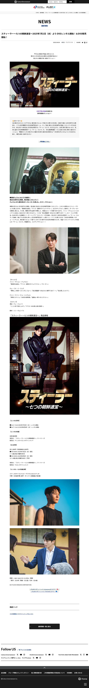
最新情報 (42, 12)
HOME (37, 12)
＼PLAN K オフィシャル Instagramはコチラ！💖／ (45, 589)
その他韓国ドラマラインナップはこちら (21, 614)
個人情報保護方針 (36, 673)
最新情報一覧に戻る (44, 626)
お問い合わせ (78, 673)
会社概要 (3, 673)
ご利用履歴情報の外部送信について (54, 673)
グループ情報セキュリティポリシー (18, 673)
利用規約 (69, 673)
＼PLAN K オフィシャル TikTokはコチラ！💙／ (44, 591)
